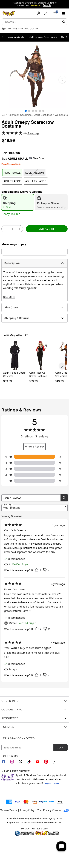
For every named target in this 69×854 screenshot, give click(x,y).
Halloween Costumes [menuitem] (43, 37)
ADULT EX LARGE (35, 181)
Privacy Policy (27, 810)
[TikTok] (29, 761)
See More (9, 296)
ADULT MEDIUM (34, 172)
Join (60, 747)
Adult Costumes (43, 115)
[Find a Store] (38, 13)
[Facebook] (3, 761)
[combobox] (34, 22)
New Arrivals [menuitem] (15, 37)
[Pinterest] (46, 761)
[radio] (17, 202)
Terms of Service (8, 810)
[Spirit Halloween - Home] (9, 13)
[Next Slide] (62, 79)
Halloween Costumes (19, 115)
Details (47, 5)
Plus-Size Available (11, 164)
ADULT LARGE (12, 181)
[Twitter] (20, 761)
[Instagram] (12, 761)
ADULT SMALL (12, 172)
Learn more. (51, 783)
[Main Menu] (63, 13)
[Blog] (54, 761)
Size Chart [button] (39, 158)
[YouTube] (37, 761)
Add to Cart (46, 228)
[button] (34, 76)
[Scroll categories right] (66, 36)
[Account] (46, 13)
